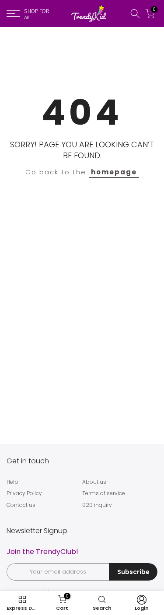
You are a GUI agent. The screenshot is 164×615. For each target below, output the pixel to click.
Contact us (21, 505)
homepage (114, 172)
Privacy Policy (24, 493)
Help (12, 482)
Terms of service (103, 493)
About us (94, 482)
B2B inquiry (97, 505)
